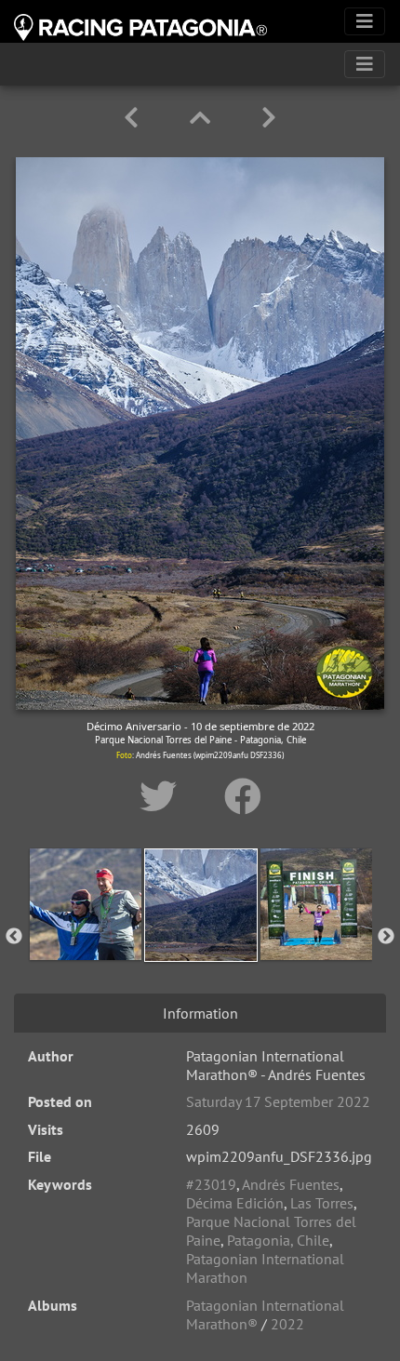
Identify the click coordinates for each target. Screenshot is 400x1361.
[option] (85, 933)
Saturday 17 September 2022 (278, 1101)
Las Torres (321, 1203)
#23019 (211, 1184)
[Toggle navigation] (364, 21)
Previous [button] (14, 936)
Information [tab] (200, 1013)
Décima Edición (235, 1203)
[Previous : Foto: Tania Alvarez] (134, 117)
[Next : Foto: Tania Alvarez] (269, 117)
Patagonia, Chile (278, 1240)
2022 (287, 1323)
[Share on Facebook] (243, 796)
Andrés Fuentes (291, 1184)
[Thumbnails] (203, 117)
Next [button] (386, 936)
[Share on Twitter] (163, 796)
